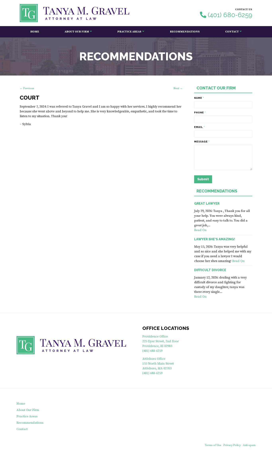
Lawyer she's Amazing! (214, 239)
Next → (178, 88)
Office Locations (165, 328)
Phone (200, 112)
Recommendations (185, 31)
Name (199, 98)
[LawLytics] (136, 445)
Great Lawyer (206, 203)
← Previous (27, 88)
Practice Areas (129, 31)
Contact (232, 31)
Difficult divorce (210, 270)
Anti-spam (249, 445)
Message (201, 141)
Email (199, 127)
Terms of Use (213, 445)
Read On (200, 230)
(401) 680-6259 (230, 15)
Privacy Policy (232, 445)
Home (34, 31)
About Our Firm (77, 31)
